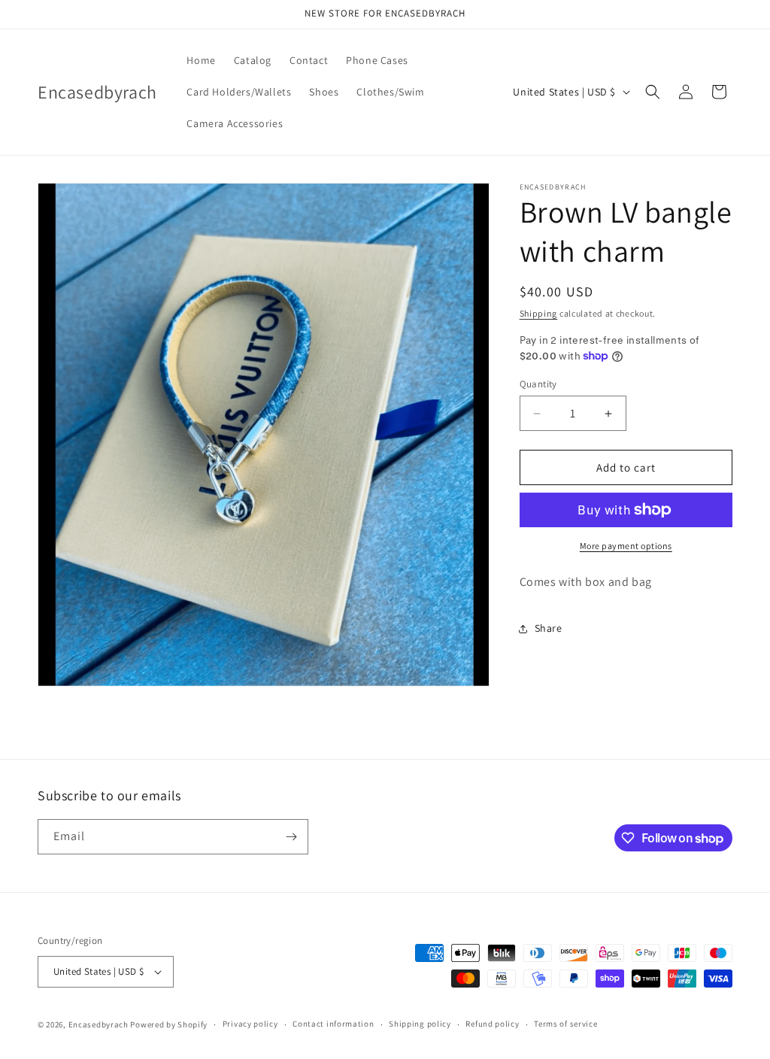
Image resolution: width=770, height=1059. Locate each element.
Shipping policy (420, 1023)
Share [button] (548, 628)
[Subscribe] (291, 836)
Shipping (539, 313)
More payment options (626, 545)
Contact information (333, 1023)
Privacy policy (250, 1023)
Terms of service (565, 1023)
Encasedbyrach (98, 1024)
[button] (652, 91)
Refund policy (492, 1023)
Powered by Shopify (169, 1024)
